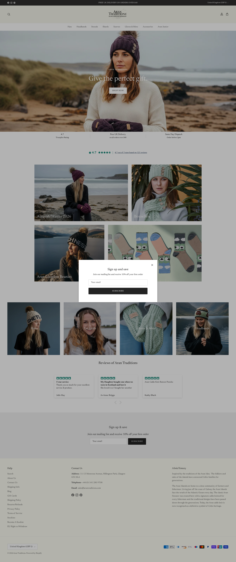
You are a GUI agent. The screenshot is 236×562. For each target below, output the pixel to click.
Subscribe (118, 291)
